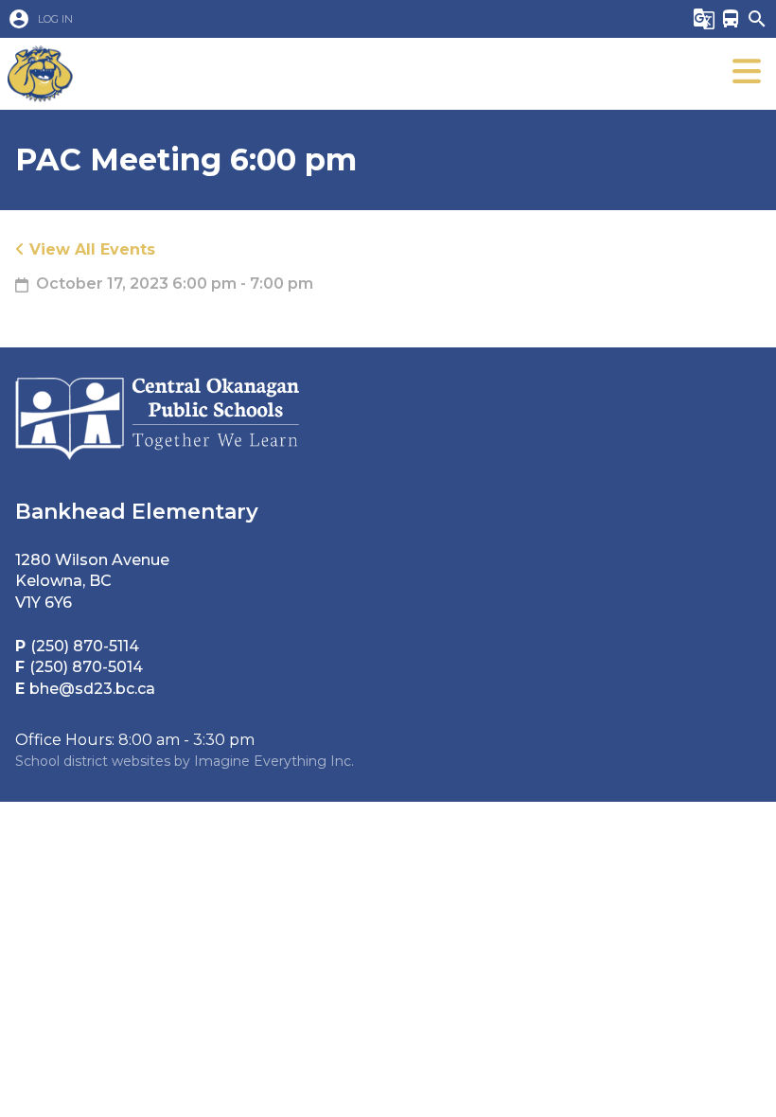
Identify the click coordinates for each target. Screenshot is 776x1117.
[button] (331, 19)
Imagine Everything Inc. (274, 761)
